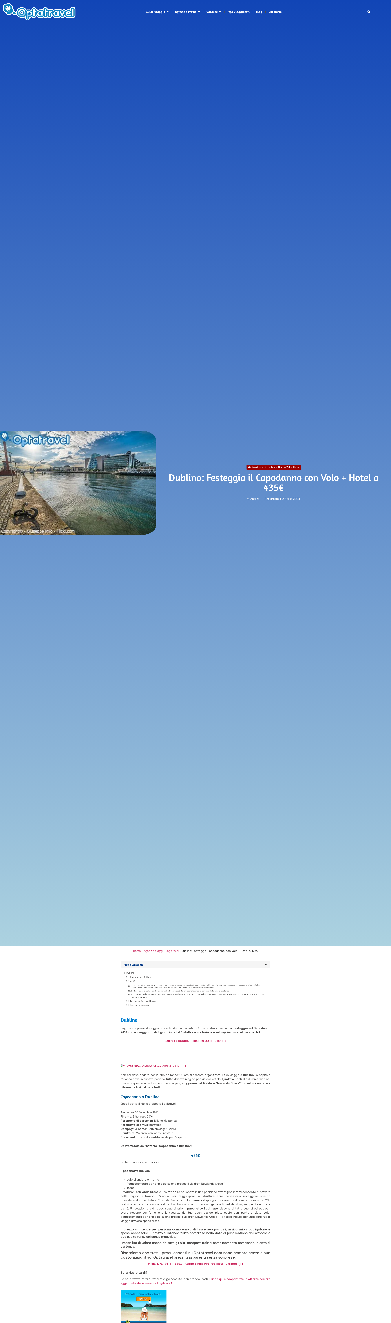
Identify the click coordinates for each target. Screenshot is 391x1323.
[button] (368, 11)
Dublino (130, 973)
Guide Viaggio (155, 12)
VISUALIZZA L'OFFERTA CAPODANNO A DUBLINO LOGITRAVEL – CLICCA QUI (195, 1264)
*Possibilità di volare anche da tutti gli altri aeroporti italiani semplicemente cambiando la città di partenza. (181, 991)
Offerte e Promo (185, 12)
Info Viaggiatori (239, 12)
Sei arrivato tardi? (141, 997)
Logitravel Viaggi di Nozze (143, 1001)
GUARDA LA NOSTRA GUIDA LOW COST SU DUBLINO (195, 1041)
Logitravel (257, 467)
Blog (259, 12)
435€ (132, 981)
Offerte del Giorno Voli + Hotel (282, 467)
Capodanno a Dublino (140, 977)
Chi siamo (275, 12)
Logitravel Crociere (140, 1005)
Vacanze (212, 12)
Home (137, 951)
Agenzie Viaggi (153, 951)
